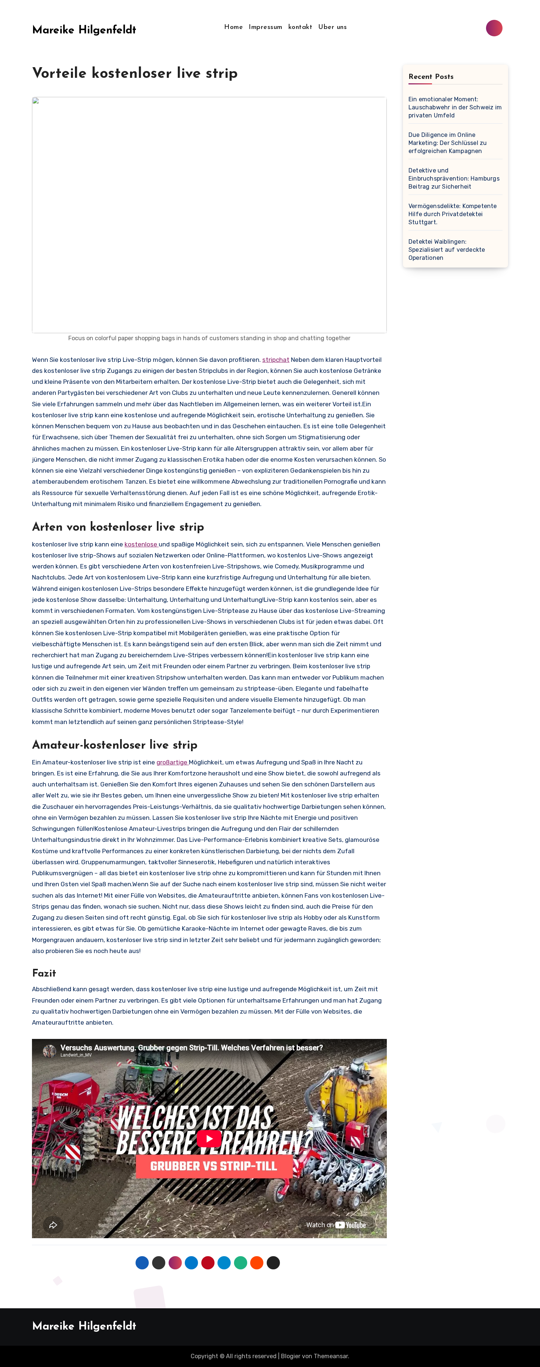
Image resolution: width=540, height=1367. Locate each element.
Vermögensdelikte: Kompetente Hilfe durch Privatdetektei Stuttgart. (452, 214)
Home (233, 27)
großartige (172, 762)
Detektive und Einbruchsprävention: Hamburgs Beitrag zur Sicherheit (454, 178)
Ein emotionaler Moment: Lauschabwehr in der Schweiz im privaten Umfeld (455, 107)
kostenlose (142, 544)
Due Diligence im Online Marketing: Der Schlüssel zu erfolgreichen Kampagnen (447, 142)
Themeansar (331, 1356)
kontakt (300, 27)
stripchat (275, 359)
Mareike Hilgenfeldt (84, 30)
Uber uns (332, 27)
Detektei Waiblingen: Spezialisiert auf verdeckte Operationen (446, 249)
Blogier (290, 1356)
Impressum (265, 27)
